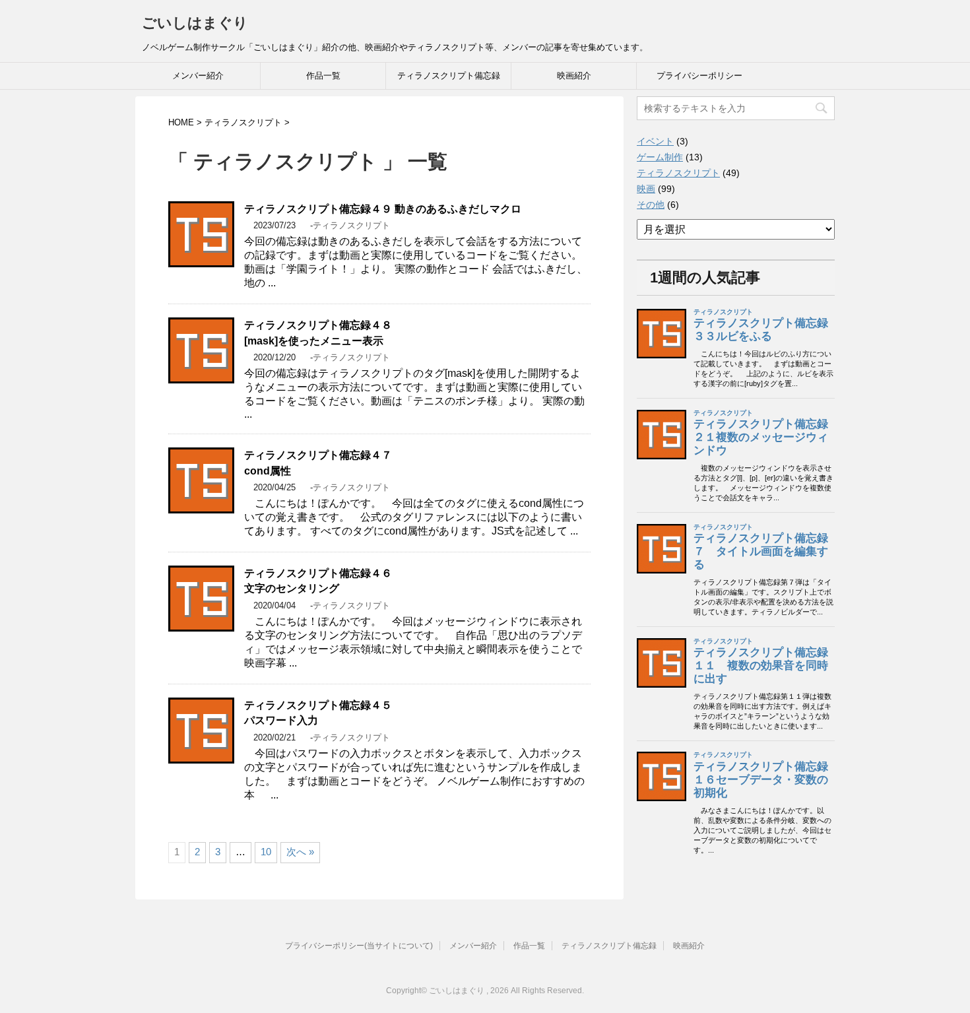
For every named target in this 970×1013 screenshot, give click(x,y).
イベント (655, 141)
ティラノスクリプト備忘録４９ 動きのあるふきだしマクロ (382, 208)
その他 (650, 204)
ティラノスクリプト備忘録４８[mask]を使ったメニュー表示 (318, 332)
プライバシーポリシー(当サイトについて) (359, 945)
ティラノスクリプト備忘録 (448, 76)
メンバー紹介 (198, 76)
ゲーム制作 (660, 157)
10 (266, 851)
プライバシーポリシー (699, 76)
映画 (646, 188)
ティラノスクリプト (351, 225)
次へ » (300, 851)
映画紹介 (574, 76)
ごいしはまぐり (195, 23)
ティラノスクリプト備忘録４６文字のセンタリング (318, 581)
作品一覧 (323, 76)
